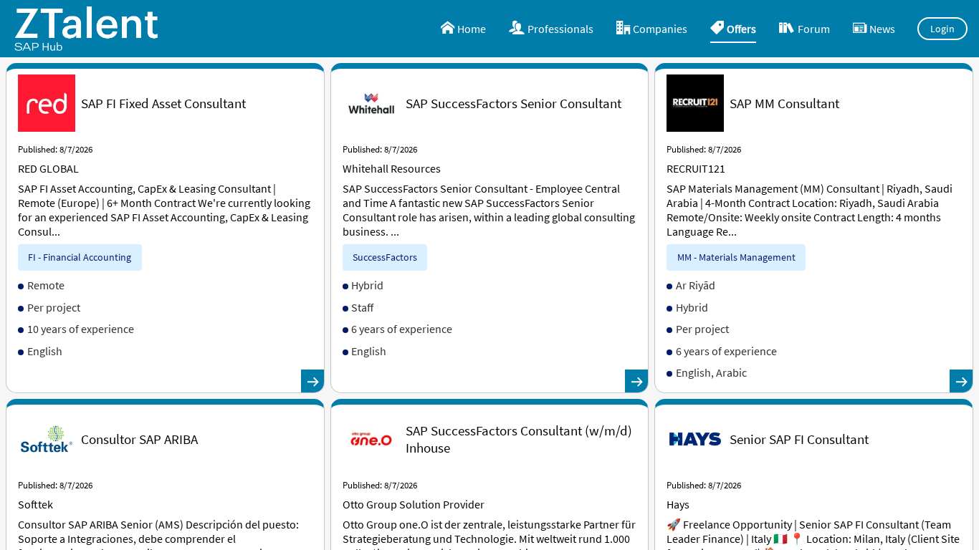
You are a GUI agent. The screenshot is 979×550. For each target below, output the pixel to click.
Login (942, 28)
